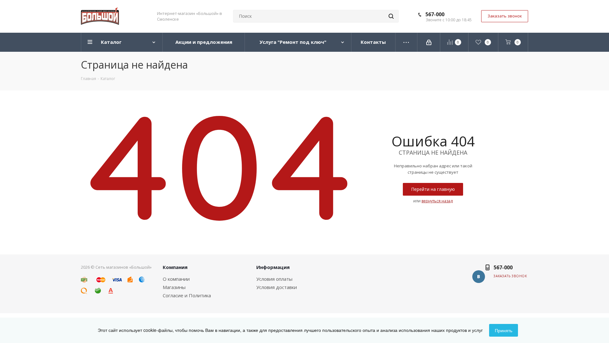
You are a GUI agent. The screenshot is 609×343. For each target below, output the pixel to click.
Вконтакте (478, 276)
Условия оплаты (274, 279)
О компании (176, 279)
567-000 (434, 14)
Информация (273, 267)
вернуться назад (437, 201)
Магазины (174, 287)
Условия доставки (276, 287)
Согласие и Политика (187, 295)
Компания (175, 267)
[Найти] (391, 16)
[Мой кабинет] (429, 42)
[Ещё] (407, 42)
